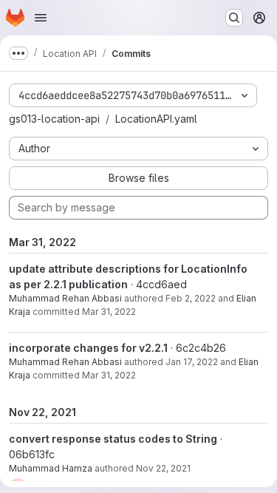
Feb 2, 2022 (190, 298)
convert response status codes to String (113, 438)
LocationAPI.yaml (156, 118)
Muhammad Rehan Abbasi (65, 298)
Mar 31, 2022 (109, 311)
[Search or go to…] (234, 18)
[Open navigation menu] (40, 18)
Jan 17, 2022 (191, 361)
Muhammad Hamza (50, 468)
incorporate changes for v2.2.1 (88, 347)
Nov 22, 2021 (163, 468)
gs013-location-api (54, 118)
